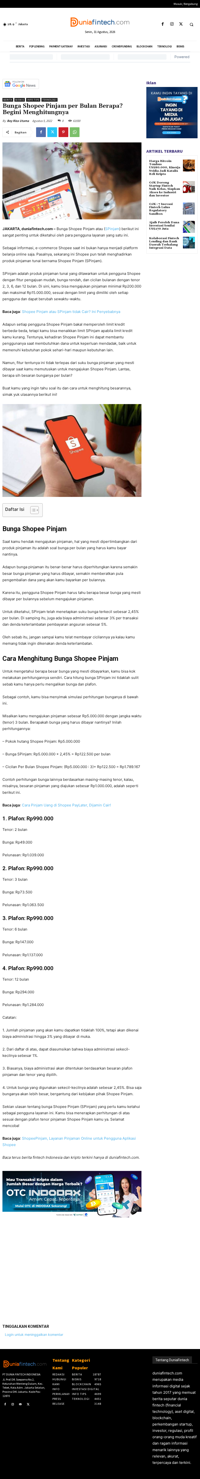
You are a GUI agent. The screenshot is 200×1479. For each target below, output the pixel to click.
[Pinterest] (63, 132)
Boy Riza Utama (18, 121)
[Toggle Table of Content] (32, 510)
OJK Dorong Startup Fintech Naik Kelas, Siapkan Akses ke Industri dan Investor (164, 189)
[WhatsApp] (75, 132)
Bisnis (19, 99)
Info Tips (33, 99)
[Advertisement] (71, 1267)
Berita (7, 99)
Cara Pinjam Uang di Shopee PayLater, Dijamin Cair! (66, 805)
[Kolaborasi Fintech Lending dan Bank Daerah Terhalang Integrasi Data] (189, 243)
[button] (191, 24)
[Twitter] (181, 24)
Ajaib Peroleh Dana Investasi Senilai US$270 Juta (164, 226)
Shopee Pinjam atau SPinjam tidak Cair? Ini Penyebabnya (71, 311)
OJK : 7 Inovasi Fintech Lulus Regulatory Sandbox (161, 209)
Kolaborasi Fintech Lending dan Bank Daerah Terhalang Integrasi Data (164, 243)
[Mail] (20, 1404)
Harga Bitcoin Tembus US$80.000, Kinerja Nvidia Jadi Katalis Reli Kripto (164, 167)
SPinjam (112, 228)
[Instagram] (172, 24)
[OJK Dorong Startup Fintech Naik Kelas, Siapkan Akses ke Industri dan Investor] (189, 187)
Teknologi (49, 99)
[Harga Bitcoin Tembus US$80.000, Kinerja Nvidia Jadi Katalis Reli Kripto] (189, 165)
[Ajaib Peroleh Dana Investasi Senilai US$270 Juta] (189, 227)
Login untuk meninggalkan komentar (34, 1334)
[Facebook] (163, 24)
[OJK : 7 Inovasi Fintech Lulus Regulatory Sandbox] (189, 208)
